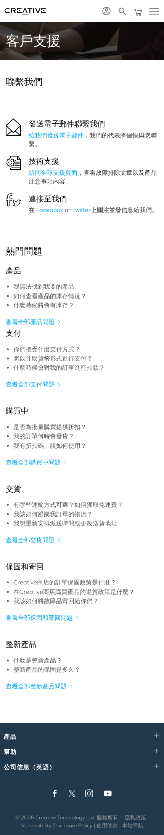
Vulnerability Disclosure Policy (56, 825)
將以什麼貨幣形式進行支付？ (53, 358)
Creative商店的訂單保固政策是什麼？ (64, 582)
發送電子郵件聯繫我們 (67, 124)
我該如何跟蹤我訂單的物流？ (53, 514)
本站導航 (132, 825)
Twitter (81, 209)
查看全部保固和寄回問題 (39, 617)
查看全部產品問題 (30, 321)
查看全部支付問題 (30, 384)
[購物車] (138, 11)
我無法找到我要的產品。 (46, 286)
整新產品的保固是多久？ (46, 669)
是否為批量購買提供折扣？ (50, 426)
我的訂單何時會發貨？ (43, 436)
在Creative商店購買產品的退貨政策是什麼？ (74, 591)
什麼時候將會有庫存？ (43, 305)
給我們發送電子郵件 (56, 135)
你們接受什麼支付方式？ (46, 349)
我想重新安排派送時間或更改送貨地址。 (68, 523)
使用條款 (107, 825)
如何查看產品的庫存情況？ (50, 295)
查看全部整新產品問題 (36, 686)
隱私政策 (135, 817)
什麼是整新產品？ (37, 660)
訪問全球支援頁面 (53, 172)
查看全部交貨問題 (30, 539)
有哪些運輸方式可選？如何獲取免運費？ (68, 504)
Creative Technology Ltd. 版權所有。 (79, 817)
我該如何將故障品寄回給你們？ (56, 600)
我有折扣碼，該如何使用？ (50, 445)
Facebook (49, 209)
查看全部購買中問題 (33, 462)
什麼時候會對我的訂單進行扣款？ (59, 367)
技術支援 (44, 161)
